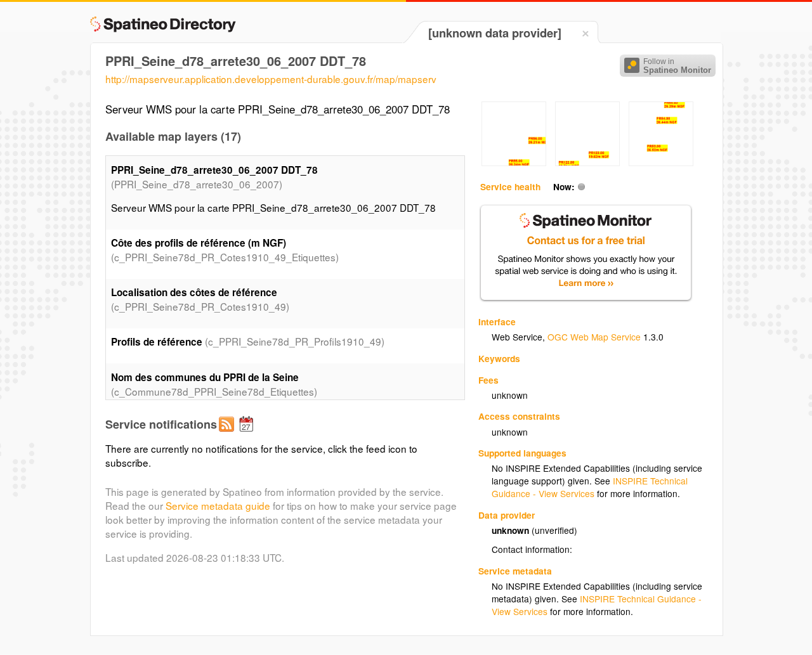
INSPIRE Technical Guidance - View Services (590, 487)
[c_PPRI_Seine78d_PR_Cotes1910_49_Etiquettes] (513, 162)
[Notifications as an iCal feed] (248, 434)
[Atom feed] (228, 434)
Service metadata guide (218, 505)
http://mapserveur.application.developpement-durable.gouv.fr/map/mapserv (270, 79)
